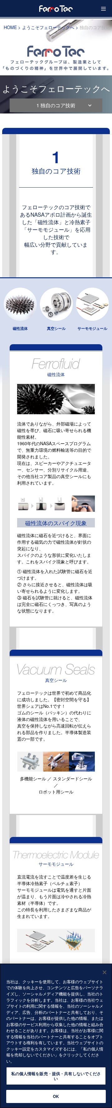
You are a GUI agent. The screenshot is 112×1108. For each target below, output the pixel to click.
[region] (56, 1036)
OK (56, 1096)
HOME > (12, 27)
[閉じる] (104, 972)
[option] (56, 66)
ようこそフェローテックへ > (50, 27)
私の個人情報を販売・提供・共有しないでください (56, 1075)
